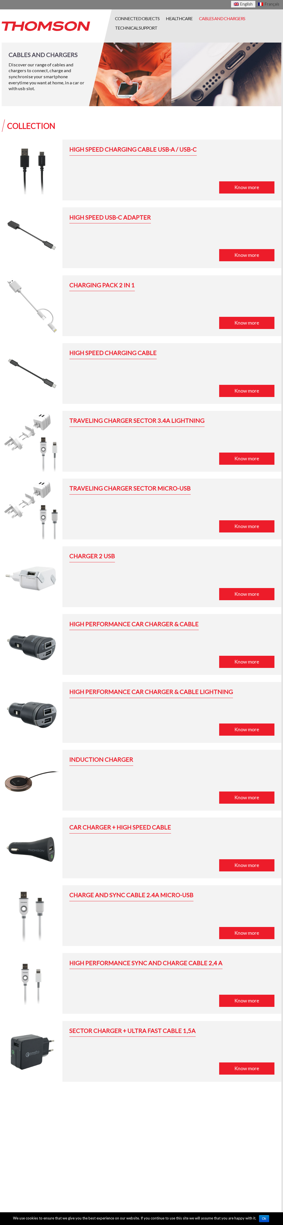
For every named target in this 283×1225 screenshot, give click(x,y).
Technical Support (136, 27)
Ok (264, 1219)
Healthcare (179, 18)
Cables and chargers (222, 18)
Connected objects (137, 18)
